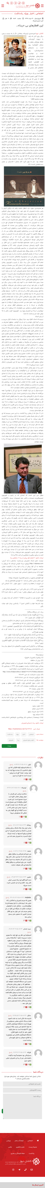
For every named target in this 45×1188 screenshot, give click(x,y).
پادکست (31, 1153)
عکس (10, 1147)
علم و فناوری (20, 1147)
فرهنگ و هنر (19, 1141)
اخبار (23, 734)
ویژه (17, 734)
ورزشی (8, 1141)
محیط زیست (33, 1147)
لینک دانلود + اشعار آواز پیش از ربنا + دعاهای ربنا (26, 558)
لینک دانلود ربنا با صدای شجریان (32, 723)
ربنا (18, 740)
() (29, 779)
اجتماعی (31, 734)
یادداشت (9, 734)
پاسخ (11, 764)
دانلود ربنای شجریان (28, 740)
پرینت (9, 746)
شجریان (11, 740)
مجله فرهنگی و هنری (18, 1153)
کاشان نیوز (39, 33)
